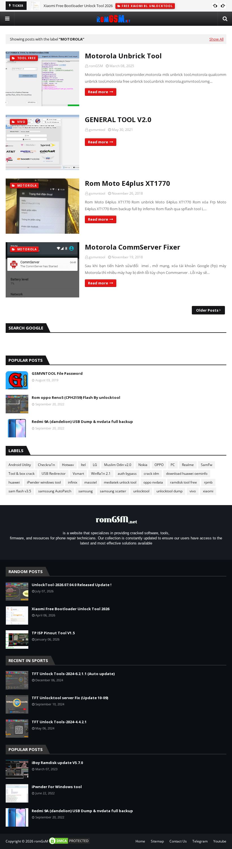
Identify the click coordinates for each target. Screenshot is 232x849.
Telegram (200, 841)
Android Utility (19, 464)
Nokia (142, 464)
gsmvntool (97, 129)
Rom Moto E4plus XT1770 (127, 183)
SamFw (206, 464)
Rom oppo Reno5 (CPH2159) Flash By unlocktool (76, 397)
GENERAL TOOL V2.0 (118, 119)
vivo (193, 491)
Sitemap (157, 841)
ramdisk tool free (183, 482)
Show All (216, 39)
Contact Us (178, 841)
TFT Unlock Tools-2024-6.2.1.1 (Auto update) (73, 673)
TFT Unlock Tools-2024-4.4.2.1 (59, 721)
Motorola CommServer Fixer (132, 247)
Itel (83, 464)
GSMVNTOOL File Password (57, 373)
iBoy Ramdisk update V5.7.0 (57, 762)
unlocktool (141, 491)
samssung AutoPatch (54, 491)
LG (95, 464)
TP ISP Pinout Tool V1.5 (53, 632)
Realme (188, 464)
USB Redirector (54, 473)
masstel (90, 482)
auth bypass (127, 473)
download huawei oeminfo (186, 473)
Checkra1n (46, 464)
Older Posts (207, 310)
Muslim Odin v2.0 (117, 464)
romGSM (96, 65)
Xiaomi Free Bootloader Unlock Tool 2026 (70, 608)
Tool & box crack (21, 473)
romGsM (41, 841)
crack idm (151, 473)
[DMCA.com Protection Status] (69, 843)
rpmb (208, 482)
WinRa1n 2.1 (101, 473)
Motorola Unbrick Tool (123, 55)
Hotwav (68, 464)
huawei (14, 482)
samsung (85, 491)
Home (140, 841)
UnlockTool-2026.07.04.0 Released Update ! (71, 584)
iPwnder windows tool (44, 482)
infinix (72, 482)
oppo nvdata (153, 482)
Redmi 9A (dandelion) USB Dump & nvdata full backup (82, 421)
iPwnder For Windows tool (57, 786)
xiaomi (208, 491)
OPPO (159, 464)
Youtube (219, 841)
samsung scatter (113, 491)
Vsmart (78, 473)
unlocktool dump (169, 491)
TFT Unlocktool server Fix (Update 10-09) (70, 697)
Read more (98, 91)
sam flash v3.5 (19, 491)
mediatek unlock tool (120, 482)
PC (173, 464)
